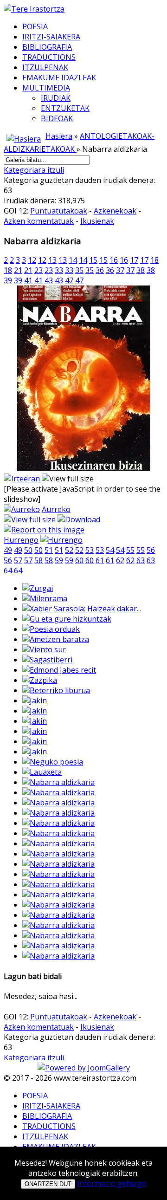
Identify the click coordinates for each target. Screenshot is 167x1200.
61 (100, 560)
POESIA (35, 26)
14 (73, 260)
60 (79, 560)
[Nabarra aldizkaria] (83, 468)
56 (151, 550)
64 (8, 570)
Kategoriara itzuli (34, 170)
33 (59, 270)
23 (38, 270)
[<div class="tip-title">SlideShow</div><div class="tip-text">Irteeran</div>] (22, 479)
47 (69, 280)
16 (113, 260)
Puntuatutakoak (58, 211)
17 (134, 260)
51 (49, 550)
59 (59, 560)
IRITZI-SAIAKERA (51, 37)
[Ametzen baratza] (55, 639)
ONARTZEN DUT (48, 1184)
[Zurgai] (37, 588)
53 (89, 550)
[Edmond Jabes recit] (59, 670)
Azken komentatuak (39, 221)
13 (52, 260)
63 (140, 560)
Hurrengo (21, 540)
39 (8, 280)
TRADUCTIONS (49, 57)
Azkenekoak (115, 211)
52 (69, 550)
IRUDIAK (56, 98)
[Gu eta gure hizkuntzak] (66, 619)
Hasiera (58, 136)
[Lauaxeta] (42, 772)
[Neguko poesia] (52, 762)
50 (28, 550)
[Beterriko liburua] (56, 690)
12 (32, 260)
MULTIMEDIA (46, 88)
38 (140, 270)
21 (18, 270)
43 (49, 280)
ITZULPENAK (45, 67)
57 (18, 560)
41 (28, 280)
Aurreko (56, 509)
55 (130, 550)
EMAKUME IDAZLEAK (59, 77)
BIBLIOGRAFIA (47, 47)
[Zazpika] (39, 680)
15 (93, 260)
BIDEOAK (57, 118)
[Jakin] (34, 700)
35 (79, 270)
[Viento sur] (44, 649)
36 (100, 270)
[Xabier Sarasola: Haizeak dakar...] (81, 608)
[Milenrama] (44, 598)
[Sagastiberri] (47, 660)
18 (154, 260)
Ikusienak (97, 221)
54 (110, 550)
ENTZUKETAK (65, 108)
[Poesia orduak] (51, 629)
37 (120, 270)
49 (8, 550)
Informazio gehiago (111, 1183)
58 (38, 560)
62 (120, 560)
